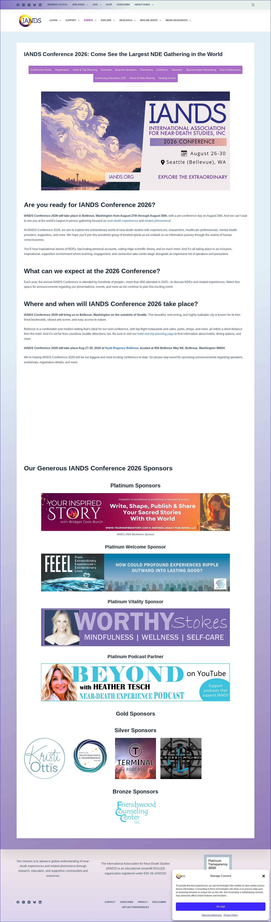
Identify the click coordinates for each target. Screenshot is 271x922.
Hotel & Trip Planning (85, 69)
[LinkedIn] (40, 5)
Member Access (57, 4)
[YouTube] (29, 5)
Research (125, 20)
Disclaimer (159, 902)
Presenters (146, 69)
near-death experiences (122, 220)
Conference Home (41, 69)
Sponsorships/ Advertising (201, 69)
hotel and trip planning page (155, 333)
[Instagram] (23, 5)
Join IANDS (78, 4)
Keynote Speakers (126, 69)
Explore (106, 20)
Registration (62, 69)
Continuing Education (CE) (110, 78)
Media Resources (177, 20)
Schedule (106, 69)
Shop (109, 4)
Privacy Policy (231, 915)
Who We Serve (149, 20)
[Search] (253, 5)
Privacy (143, 902)
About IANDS (142, 4)
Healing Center (167, 78)
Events (88, 20)
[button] (263, 876)
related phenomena (157, 220)
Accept (220, 906)
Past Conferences (230, 69)
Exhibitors (162, 69)
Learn (53, 20)
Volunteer (177, 69)
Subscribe (123, 4)
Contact (110, 902)
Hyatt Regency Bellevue (121, 348)
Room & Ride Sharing (142, 78)
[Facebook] (18, 5)
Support (70, 20)
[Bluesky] (34, 5)
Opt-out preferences (212, 915)
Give (95, 4)
